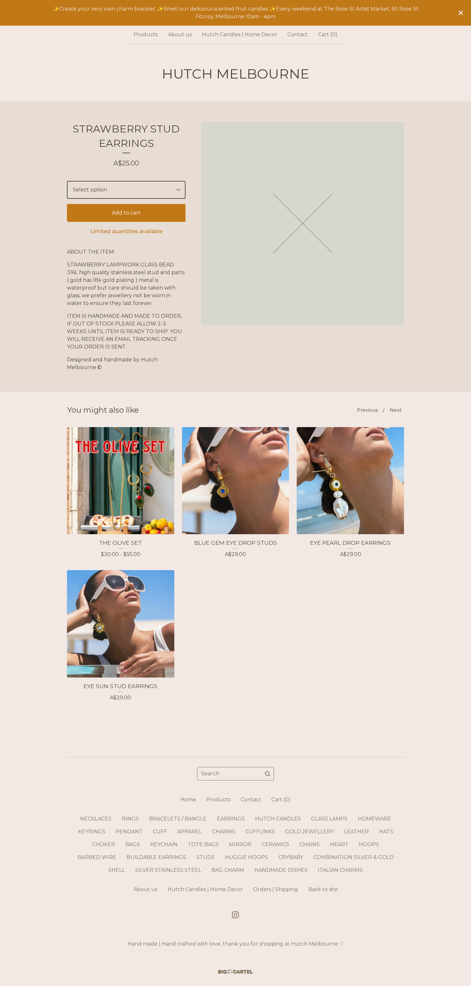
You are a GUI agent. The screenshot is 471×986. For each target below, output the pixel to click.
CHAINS (310, 844)
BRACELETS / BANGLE (178, 819)
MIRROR (240, 844)
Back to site (323, 889)
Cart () (327, 34)
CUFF (160, 832)
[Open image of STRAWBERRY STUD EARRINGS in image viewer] (302, 223)
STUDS (205, 857)
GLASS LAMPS (329, 819)
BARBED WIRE (97, 857)
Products (146, 34)
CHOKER (103, 844)
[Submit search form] (267, 774)
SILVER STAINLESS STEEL (168, 870)
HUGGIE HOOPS (246, 857)
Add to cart (126, 213)
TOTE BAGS (203, 844)
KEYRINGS (91, 832)
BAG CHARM (227, 870)
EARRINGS (231, 819)
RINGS (130, 819)
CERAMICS (275, 844)
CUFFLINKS (260, 832)
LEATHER (356, 832)
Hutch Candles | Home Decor (239, 34)
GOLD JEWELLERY (309, 832)
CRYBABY (290, 857)
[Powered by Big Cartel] (235, 971)
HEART (339, 844)
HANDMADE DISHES (281, 870)
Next (395, 410)
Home (188, 799)
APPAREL (189, 832)
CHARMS (223, 832)
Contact (297, 34)
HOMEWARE (374, 819)
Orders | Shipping (275, 889)
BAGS (132, 844)
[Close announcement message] (461, 13)
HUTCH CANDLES (278, 819)
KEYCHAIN (164, 844)
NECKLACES (96, 819)
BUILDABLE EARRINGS (156, 857)
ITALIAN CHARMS (340, 870)
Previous (367, 410)
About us (180, 34)
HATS (386, 832)
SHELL (116, 870)
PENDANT (129, 832)
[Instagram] (235, 915)
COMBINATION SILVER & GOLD (353, 857)
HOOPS (369, 844)
